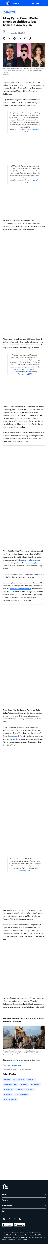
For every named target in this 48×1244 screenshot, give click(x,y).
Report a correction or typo (12, 1065)
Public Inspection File (8, 1237)
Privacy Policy (6, 1232)
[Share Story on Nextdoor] (19, 38)
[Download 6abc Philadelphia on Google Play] (19, 1225)
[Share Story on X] (9, 38)
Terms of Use (24, 1235)
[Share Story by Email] (25, 38)
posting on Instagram (30, 559)
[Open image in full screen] (42, 1028)
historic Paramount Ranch (20, 588)
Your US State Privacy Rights (10, 1235)
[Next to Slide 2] (42, 1037)
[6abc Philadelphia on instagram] (15, 1219)
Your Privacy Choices (18, 1232)
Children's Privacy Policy (33, 1232)
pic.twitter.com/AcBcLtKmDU (24, 369)
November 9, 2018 (24, 870)
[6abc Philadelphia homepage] (8, 3)
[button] (3, 3)
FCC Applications (21, 1237)
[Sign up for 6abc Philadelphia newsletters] (20, 1219)
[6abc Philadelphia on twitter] (9, 1219)
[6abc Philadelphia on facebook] (4, 1219)
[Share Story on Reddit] (14, 38)
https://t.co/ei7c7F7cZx (31, 367)
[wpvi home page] (5, 1186)
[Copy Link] (30, 38)
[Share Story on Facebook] (4, 38)
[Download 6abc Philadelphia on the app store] (7, 1225)
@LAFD (14, 364)
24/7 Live (16, 3)
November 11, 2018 (25, 374)
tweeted (15, 736)
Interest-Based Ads (35, 1235)
